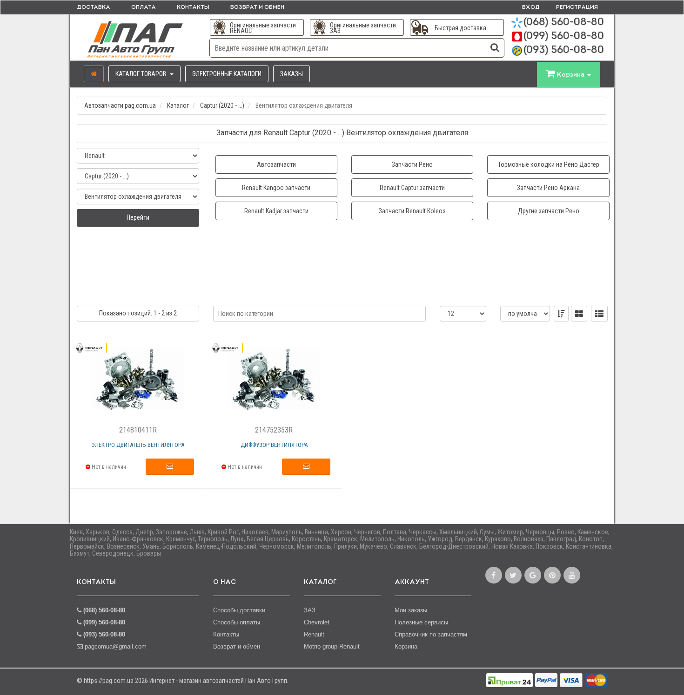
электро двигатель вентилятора (137, 444)
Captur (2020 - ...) (222, 105)
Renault (314, 634)
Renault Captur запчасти (412, 187)
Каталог (178, 105)
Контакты (193, 7)
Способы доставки (239, 610)
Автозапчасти (276, 164)
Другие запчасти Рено (548, 211)
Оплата (143, 7)
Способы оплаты (236, 622)
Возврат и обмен (257, 7)
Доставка (93, 7)
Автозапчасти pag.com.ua (120, 105)
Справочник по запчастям (431, 634)
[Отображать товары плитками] (579, 313)
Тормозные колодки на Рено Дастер (548, 164)
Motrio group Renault (332, 646)
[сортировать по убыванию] (561, 313)
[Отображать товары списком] (599, 313)
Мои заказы (411, 610)
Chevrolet (316, 622)
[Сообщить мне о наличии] (170, 467)
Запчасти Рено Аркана (548, 187)
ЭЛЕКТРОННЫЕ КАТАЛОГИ (227, 74)
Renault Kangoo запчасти (276, 187)
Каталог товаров (141, 74)
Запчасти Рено (412, 164)
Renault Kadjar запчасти (276, 211)
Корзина (406, 646)
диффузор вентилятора (274, 444)
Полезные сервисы (421, 622)
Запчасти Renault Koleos (412, 211)
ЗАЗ (309, 610)
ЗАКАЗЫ (291, 74)
